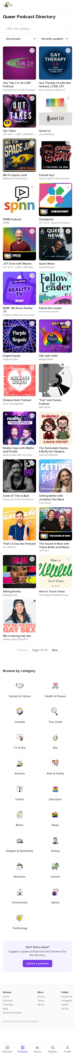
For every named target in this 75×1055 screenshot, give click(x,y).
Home (6, 996)
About (41, 1004)
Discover (8, 1000)
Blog (5, 1008)
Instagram (66, 1000)
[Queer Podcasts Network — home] (8, 4)
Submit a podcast (37, 963)
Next (55, 650)
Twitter (65, 1004)
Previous (22, 650)
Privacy (41, 996)
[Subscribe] (32, 50)
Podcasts (8, 1004)
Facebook (66, 996)
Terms (41, 1000)
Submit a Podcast (12, 1012)
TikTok (65, 1008)
